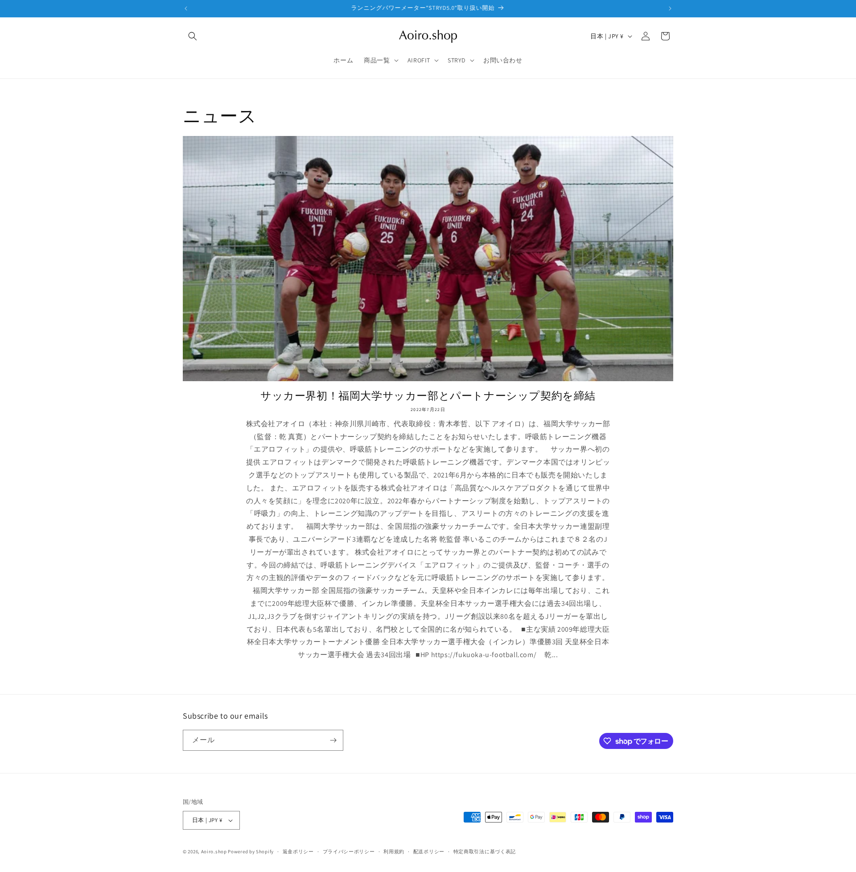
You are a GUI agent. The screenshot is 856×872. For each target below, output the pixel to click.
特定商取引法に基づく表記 (484, 851)
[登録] (333, 740)
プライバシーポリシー (349, 851)
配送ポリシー (428, 851)
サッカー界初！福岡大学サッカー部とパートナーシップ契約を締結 (428, 396)
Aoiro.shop (214, 851)
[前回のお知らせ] (186, 8)
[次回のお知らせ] (670, 8)
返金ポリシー (298, 851)
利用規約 (393, 851)
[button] (192, 36)
